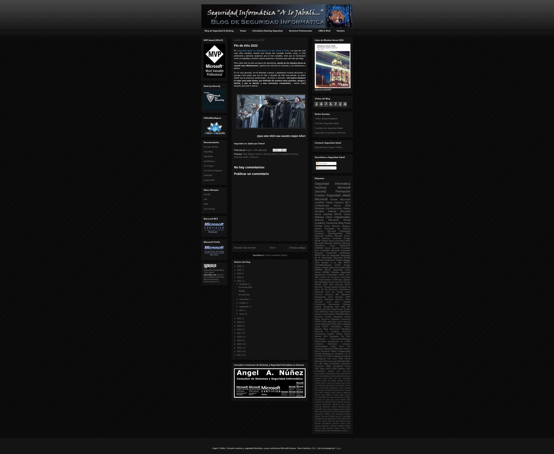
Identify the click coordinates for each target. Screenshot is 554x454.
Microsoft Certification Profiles (328, 260)
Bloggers (346, 226)
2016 (239, 337)
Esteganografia (344, 351)
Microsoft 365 (332, 295)
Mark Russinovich (332, 329)
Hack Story (334, 312)
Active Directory (332, 226)
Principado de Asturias (288, 154)
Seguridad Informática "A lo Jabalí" (214, 271)
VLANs (334, 369)
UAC (328, 430)
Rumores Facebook (331, 238)
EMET (321, 392)
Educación (338, 257)
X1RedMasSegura (323, 265)
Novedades (334, 336)
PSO (333, 414)
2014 (239, 344)
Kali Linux (332, 359)
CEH (330, 378)
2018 (239, 329)
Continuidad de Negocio (326, 385)
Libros (331, 241)
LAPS (348, 400)
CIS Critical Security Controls (338, 381)
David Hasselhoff (322, 351)
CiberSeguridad (335, 233)
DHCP (325, 327)
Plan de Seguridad (331, 255)
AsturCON (346, 371)
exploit (331, 371)
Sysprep (330, 428)
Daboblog (323, 282)
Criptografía (344, 231)
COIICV (323, 383)
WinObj (242, 291)
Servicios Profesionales (300, 31)
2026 (239, 266)
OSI (205, 199)
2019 (239, 326)
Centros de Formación (329, 277)
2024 (239, 273)
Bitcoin (322, 376)
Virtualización (333, 341)
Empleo (347, 309)
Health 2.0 (330, 395)
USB (328, 369)
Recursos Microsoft (325, 231)
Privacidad (345, 248)
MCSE (318, 241)
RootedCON (338, 366)
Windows (320, 208)
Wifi (348, 307)
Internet (332, 211)
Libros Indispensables (338, 217)
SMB (342, 421)
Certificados (344, 253)
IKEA (324, 397)
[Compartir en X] (279, 150)
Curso (347, 214)
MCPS (318, 255)
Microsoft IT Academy (327, 332)
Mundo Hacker (343, 334)
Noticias (274, 154)
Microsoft (321, 199)
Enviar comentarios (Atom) (276, 255)
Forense (331, 282)
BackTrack (333, 290)
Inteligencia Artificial (341, 356)
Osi (342, 336)
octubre (242, 303)
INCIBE (207, 194)
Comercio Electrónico (326, 344)
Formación (343, 191)
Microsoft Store (323, 302)
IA (349, 354)
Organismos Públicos (323, 414)
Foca (317, 312)
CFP (335, 378)
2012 (239, 351)
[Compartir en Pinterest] (285, 150)
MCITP (347, 262)
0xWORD (208, 175)
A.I (341, 341)
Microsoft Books (342, 285)
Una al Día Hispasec (213, 170)
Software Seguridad (340, 272)
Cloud (347, 223)
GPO (317, 262)
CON (329, 383)
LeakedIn (318, 402)
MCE (348, 241)
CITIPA (317, 383)
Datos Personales (337, 267)
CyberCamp (328, 349)
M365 (340, 359)
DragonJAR (209, 180)
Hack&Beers (336, 327)
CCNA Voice (336, 324)
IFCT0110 (319, 356)
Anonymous (320, 274)
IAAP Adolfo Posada (342, 395)
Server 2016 (342, 205)
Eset (328, 292)
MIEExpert (329, 299)
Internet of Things (344, 397)
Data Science (344, 349)
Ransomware (334, 304)
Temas (243, 31)
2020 (239, 322)
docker (345, 430)
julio (241, 310)
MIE (316, 277)
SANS (329, 421)
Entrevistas (332, 274)
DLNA (326, 388)
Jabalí (328, 400)
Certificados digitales (341, 280)
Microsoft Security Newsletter (328, 317)
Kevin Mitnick (340, 400)
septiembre (244, 307)
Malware (319, 217)
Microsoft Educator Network (328, 243)
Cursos (320, 195)
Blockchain (342, 376)
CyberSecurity (337, 309)
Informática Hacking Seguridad (267, 31)
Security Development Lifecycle (327, 423)
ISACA (330, 356)
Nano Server (327, 409)
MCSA (338, 214)
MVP (325, 285)
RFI (320, 421)
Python (347, 418)
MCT (347, 202)
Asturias (327, 214)
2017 (239, 333)
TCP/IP (318, 322)
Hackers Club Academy (325, 314)
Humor (334, 199)
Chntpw (337, 383)
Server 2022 (345, 423)
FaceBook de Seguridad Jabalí (329, 128)
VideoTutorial (320, 341)
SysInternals (320, 339)
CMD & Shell (324, 31)
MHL (330, 402)
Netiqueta (336, 409)
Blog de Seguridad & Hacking (219, 31)
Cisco (332, 245)
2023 (239, 277)
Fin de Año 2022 (245, 287)
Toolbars (324, 430)
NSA (325, 336)
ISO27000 (339, 314)
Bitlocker (328, 376)
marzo (242, 314)
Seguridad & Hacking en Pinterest (330, 133)
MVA (348, 233)
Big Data (327, 309)
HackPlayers (209, 161)
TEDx (324, 322)
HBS (348, 267)
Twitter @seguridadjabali (326, 118)
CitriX (343, 383)
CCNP (325, 378)
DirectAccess (319, 390)
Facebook (319, 233)
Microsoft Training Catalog (326, 287)
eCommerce (320, 371)
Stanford (341, 426)
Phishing (331, 416)
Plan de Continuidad (342, 416)
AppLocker (332, 322)
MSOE (347, 359)
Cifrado (318, 228)
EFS (316, 392)
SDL (333, 421)
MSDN (334, 402)
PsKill (343, 418)
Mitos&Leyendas (344, 407)
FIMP (348, 297)
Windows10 (345, 245)
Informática (340, 241)
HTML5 (317, 395)
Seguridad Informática (332, 183)
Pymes (318, 226)
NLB (316, 409)
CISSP (347, 341)
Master (347, 314)
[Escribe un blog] (276, 150)
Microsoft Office (342, 299)
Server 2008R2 (322, 272)
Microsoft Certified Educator (328, 236)
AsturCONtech (320, 373)
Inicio (272, 247)
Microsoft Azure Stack (341, 404)
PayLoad (324, 416)
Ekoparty (339, 297)
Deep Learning (344, 388)
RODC (328, 366)
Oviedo (324, 241)
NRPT (320, 409)
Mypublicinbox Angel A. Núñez (328, 147)
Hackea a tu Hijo (332, 262)
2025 (239, 270)
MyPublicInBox (344, 361)
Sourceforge (209, 209)
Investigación (320, 359)
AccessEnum (244, 295)
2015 (239, 340)
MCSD (347, 257)
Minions (334, 407)
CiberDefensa (344, 290)
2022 (239, 281)
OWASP (347, 409)
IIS (325, 356)
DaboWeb (208, 156)
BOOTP (347, 373)
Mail (331, 285)
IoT (323, 400)
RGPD (324, 421)
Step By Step (320, 428)
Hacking (266, 154)
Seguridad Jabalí (241, 157)
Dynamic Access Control (341, 390)
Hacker (347, 265)
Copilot (333, 346)
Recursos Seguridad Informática (335, 319)
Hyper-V (318, 267)
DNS (317, 282)
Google (347, 238)
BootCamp (325, 324)
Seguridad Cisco (341, 270)
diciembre (243, 284)
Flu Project (209, 166)
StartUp (347, 426)
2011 (239, 355)
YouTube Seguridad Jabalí (327, 123)
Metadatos (345, 329)
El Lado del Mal (211, 147)
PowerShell (331, 253)
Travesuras (254, 157)
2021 (239, 318)
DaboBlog (208, 151)
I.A (346, 354)
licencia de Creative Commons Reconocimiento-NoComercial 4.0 (214, 278)
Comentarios (324, 168)
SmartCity (333, 426)
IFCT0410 (318, 397)
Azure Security (332, 248)
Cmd (317, 250)
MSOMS (341, 402)
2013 (239, 348)
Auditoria (318, 309)
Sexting (317, 426)
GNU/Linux (324, 312)
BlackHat (334, 376)
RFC (316, 421)
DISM (335, 349)
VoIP (337, 307)
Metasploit (319, 361)
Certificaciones (334, 208)
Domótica (328, 390)
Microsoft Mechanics (322, 407)
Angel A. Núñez (252, 150)
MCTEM (325, 402)
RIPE (206, 204)
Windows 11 (338, 430)
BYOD (317, 376)
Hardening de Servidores (333, 354)
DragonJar (319, 292)
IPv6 (328, 397)
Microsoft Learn (330, 361)
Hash (323, 395)
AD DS (324, 290)
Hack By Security (342, 282)
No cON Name (322, 364)
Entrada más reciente (245, 247)
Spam (322, 369)
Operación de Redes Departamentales (336, 411)
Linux (347, 274)
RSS (348, 336)
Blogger (251, 154)
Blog (245, 154)
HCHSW (318, 270)
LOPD (341, 274)
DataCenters (334, 388)
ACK (338, 371)
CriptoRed (325, 250)
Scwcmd (347, 421)
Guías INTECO (336, 392)
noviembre (244, 299)
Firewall (318, 354)
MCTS (328, 270)
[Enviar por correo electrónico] (274, 150)
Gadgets (327, 392)
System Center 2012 (342, 428)
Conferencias (322, 205)
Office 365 (318, 411)
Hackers (341, 31)
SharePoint (325, 426)
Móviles (318, 336)
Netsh (342, 409)
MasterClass (326, 404)
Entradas (322, 163)
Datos (325, 267)
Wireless (341, 369)
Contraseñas (340, 385)
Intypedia (318, 400)
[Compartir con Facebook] (282, 150)
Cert (332, 383)
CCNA (337, 265)
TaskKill (317, 430)
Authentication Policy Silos (335, 373)
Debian (334, 351)
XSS (348, 369)
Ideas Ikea (333, 397)
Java (332, 400)
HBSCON (347, 392)
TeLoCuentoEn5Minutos (340, 339)
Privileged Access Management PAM (328, 418)
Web (343, 307)
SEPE (338, 421)
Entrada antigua (297, 247)
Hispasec (319, 299)
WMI (332, 430)
